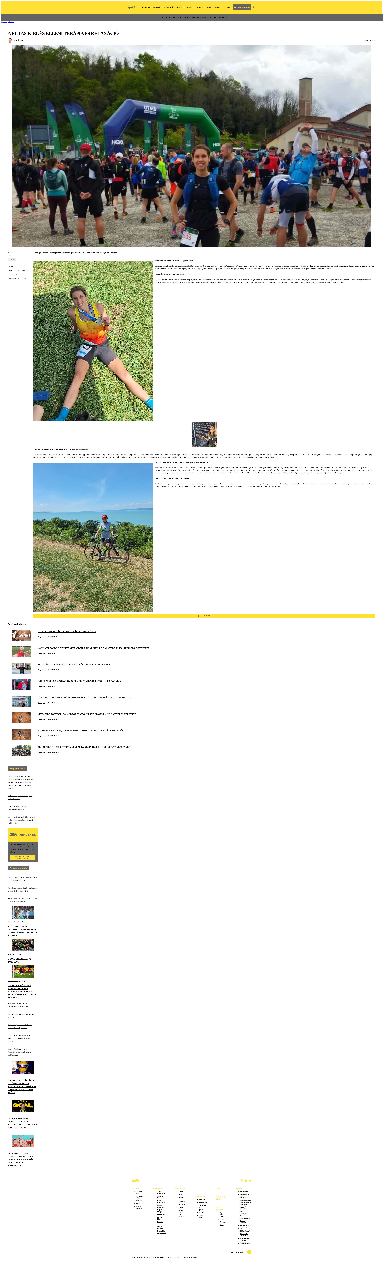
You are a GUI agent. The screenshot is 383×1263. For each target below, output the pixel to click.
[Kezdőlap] (131, 7)
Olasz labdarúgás (13, 922)
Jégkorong (202, 1205)
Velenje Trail (13, 274)
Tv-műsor (223, 1222)
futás (24, 278)
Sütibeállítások (245, 1243)
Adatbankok (145, 7)
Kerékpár (182, 1202)
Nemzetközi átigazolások (161, 1232)
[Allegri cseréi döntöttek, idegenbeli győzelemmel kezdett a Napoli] (23, 918)
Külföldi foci (157, 1188)
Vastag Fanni (21, 270)
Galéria (217, 7)
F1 (194, 7)
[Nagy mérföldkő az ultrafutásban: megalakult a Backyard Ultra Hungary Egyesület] (21, 657)
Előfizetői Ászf (244, 1231)
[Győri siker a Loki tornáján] (23, 950)
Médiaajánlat (244, 1194)
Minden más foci (160, 1227)
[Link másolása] (10, 255)
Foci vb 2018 (159, 1218)
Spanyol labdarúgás (161, 1197)
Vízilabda (202, 1212)
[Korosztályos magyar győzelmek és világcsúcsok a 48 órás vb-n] (21, 690)
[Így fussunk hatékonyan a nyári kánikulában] (21, 640)
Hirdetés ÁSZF (245, 1228)
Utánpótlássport (223, 17)
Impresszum (244, 1191)
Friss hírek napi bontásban (173, 17)
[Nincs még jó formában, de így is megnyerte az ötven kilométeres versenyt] (21, 723)
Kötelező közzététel (243, 1208)
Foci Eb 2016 (160, 1222)
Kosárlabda (203, 1202)
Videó (222, 1225)
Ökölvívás (182, 1204)
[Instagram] (241, 1180)
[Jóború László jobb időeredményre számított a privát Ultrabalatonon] (21, 706)
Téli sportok (181, 1215)
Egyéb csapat (201, 1216)
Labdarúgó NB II (139, 1197)
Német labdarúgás (14, 981)
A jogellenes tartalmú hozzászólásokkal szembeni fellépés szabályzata (245, 1200)
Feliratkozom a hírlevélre (22, 857)
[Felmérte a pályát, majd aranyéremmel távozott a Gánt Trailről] (21, 739)
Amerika (188, 7)
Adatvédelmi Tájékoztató (244, 1234)
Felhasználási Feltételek (244, 1239)
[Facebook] (246, 1180)
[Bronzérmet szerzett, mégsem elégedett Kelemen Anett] (21, 673)
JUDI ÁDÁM (18, 40)
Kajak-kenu (181, 1198)
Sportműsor (186, 17)
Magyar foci (136, 1188)
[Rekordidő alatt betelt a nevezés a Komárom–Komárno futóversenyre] (21, 756)
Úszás (180, 1194)
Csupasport (205, 17)
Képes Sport (195, 17)
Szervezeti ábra (245, 1218)
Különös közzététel (243, 1221)
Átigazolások (140, 1203)
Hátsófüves (139, 1201)
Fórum (222, 1219)
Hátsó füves (213, 17)
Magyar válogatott (139, 1207)
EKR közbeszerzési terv (244, 1213)
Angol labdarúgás (161, 1192)
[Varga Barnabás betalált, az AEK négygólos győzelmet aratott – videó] (23, 1111)
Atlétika (181, 1191)
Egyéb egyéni (181, 1211)
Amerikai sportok (202, 1209)
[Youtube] (250, 1180)
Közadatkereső (245, 1225)
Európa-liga (161, 1214)
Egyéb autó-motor (222, 1214)
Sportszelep (219, 1188)
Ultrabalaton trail (14, 278)
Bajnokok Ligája (160, 1211)
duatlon (11, 270)
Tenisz (181, 1207)
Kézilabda (11, 954)
